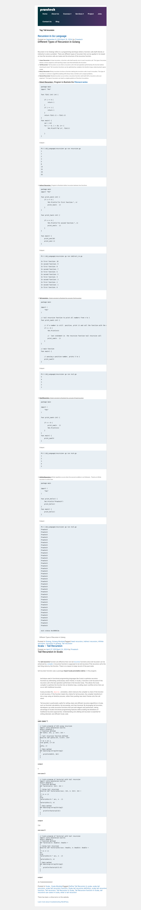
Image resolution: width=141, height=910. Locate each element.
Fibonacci (78, 82)
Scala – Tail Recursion (50, 645)
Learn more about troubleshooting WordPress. (53, 902)
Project (91, 14)
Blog (57, 22)
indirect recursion (90, 641)
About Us (55, 14)
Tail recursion (67, 643)
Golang (48, 641)
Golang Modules (58, 641)
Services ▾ (79, 14)
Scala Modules (57, 886)
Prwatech (79, 39)
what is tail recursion (68, 892)
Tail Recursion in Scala (65, 890)
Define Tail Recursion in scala (80, 886)
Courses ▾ (67, 14)
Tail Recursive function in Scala (87, 890)
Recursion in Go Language (52, 36)
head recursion (77, 641)
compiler (50, 664)
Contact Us (47, 22)
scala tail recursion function (57, 888)
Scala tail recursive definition (79, 888)
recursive (77, 662)
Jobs (100, 14)
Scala (48, 886)
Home (45, 14)
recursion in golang (53, 643)
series (85, 82)
